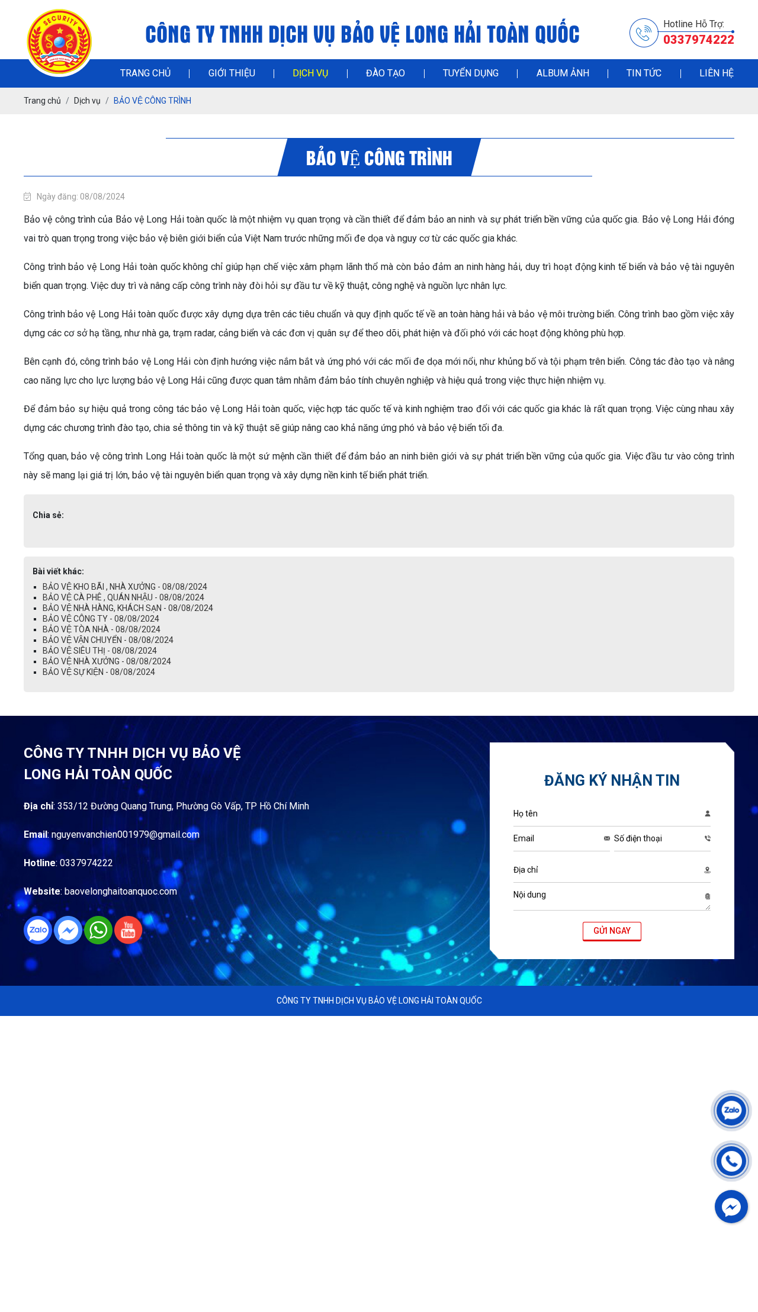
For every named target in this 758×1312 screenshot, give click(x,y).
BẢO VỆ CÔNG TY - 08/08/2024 (101, 618)
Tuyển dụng (471, 73)
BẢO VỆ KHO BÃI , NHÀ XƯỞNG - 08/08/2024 (125, 586)
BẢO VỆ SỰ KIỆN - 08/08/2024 (99, 672)
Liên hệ (716, 73)
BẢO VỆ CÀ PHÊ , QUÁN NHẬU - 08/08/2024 (123, 597)
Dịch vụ (310, 73)
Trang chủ (145, 73)
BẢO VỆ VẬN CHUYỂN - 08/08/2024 (108, 640)
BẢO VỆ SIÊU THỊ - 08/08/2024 (100, 650)
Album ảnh (563, 73)
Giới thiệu (231, 73)
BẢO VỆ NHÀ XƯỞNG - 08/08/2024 (107, 661)
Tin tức (644, 73)
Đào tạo (385, 73)
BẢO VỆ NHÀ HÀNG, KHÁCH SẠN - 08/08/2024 (128, 608)
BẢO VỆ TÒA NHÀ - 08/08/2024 (101, 629)
